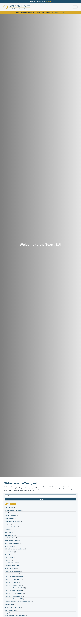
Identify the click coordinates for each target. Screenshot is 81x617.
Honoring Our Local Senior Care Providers (17, 602)
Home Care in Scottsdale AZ (13, 593)
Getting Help (9, 546)
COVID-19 (7, 524)
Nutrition (7, 554)
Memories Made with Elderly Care (15, 616)
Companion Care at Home (12, 521)
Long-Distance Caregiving (12, 541)
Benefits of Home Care (12, 565)
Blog (6, 513)
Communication (9, 518)
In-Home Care (9, 604)
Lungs (6, 613)
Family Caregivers (10, 538)
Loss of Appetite (10, 610)
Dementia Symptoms (11, 527)
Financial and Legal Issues (12, 543)
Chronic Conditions (10, 516)
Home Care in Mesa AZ (11, 582)
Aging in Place (9, 507)
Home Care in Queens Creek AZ (14, 588)
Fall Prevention (9, 535)
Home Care (8, 560)
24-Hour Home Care (11, 563)
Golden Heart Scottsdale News (14, 549)
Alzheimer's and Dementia (13, 510)
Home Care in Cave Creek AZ (13, 579)
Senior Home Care (10, 568)
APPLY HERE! (60, 12)
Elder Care (8, 532)
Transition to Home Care (12, 571)
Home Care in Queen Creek (13, 585)
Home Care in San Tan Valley (13, 590)
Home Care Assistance (11, 574)
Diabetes (7, 529)
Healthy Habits (9, 552)
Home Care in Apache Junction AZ (15, 577)
